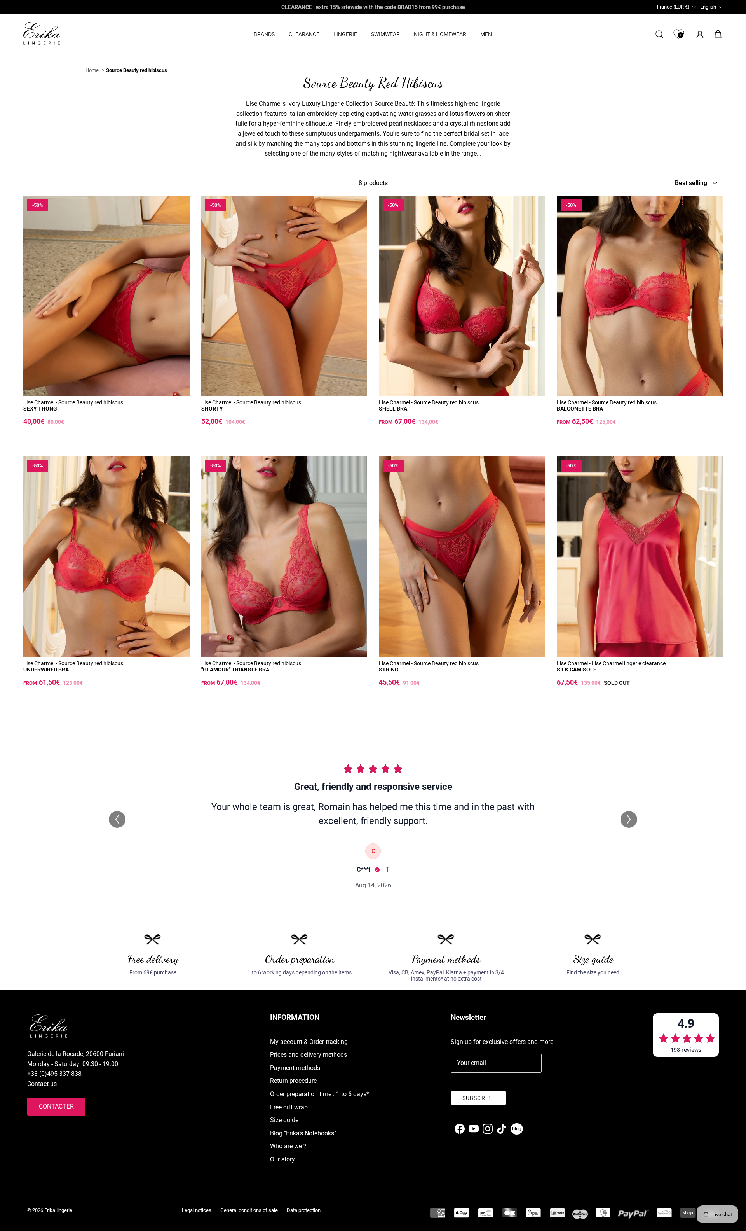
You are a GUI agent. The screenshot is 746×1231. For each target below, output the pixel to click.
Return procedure (293, 1080)
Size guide (284, 1120)
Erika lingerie (58, 1210)
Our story (282, 1159)
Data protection (304, 1210)
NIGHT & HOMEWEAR (440, 34)
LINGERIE (345, 34)
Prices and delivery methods (308, 1054)
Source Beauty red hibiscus (136, 70)
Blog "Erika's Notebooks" (303, 1133)
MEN (486, 34)
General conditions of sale (249, 1210)
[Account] (698, 34)
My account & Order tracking (309, 1042)
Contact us (42, 1084)
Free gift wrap (289, 1107)
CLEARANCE (304, 34)
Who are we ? (288, 1146)
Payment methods (295, 1068)
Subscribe (478, 1098)
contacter (56, 1106)
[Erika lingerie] (41, 33)
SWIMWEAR (385, 34)
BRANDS (264, 34)
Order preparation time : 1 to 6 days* (319, 1094)
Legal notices (196, 1210)
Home (92, 70)
